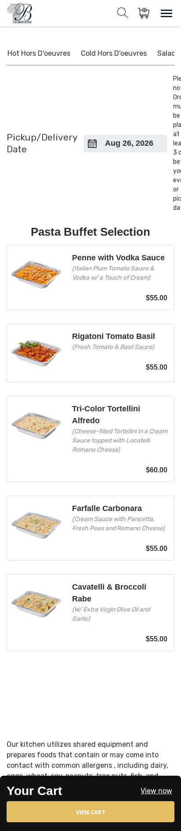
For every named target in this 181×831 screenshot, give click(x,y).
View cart (90, 812)
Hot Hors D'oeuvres (38, 53)
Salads (168, 53)
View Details (90, 277)
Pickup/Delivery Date (42, 143)
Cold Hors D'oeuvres (114, 53)
